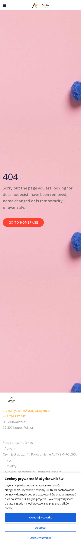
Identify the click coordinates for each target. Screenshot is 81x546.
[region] (40, 509)
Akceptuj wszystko (40, 517)
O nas (29, 443)
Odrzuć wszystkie (40, 538)
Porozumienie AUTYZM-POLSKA (54, 454)
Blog (8, 460)
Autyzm (10, 448)
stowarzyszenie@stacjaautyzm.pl (26, 411)
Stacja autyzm (12, 443)
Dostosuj (40, 527)
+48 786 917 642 (14, 416)
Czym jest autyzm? (16, 454)
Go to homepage (23, 222)
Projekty (10, 466)
